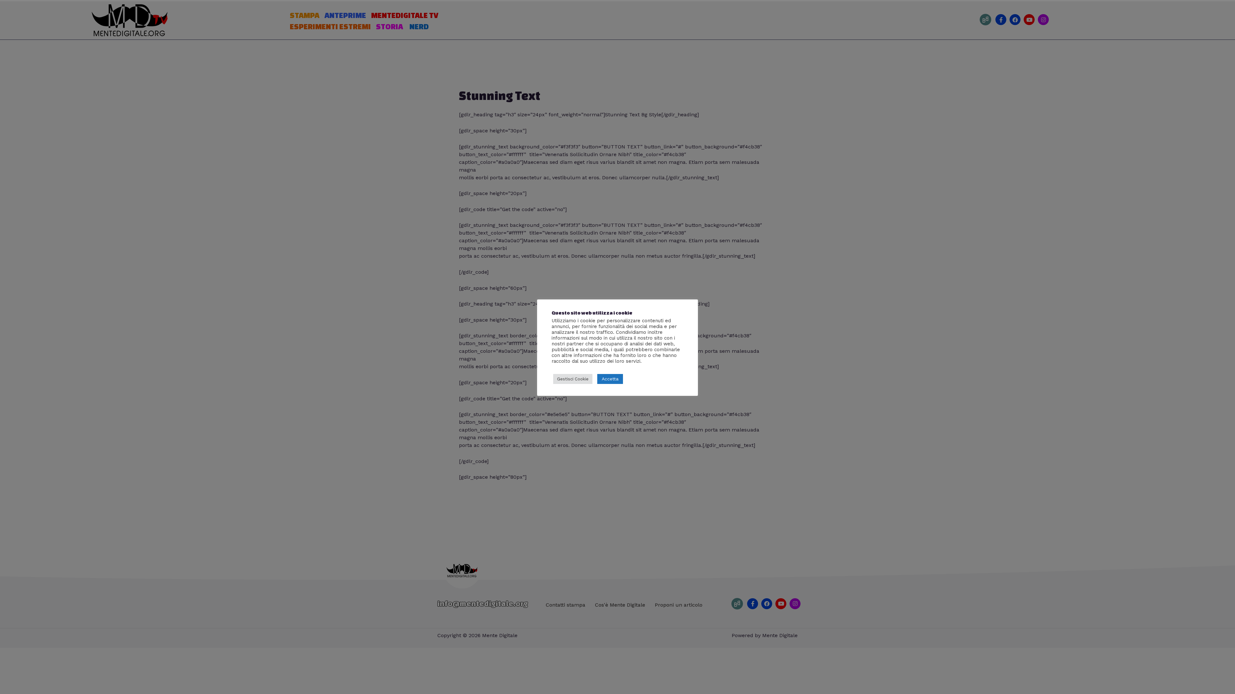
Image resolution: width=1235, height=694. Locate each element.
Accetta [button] (610, 378)
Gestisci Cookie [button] (573, 379)
